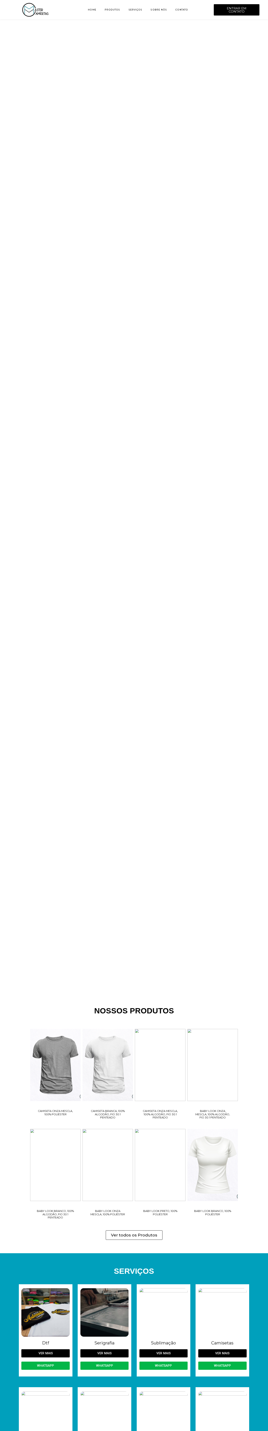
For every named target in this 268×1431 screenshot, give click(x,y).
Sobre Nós (159, 9)
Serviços (135, 9)
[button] (5, 499)
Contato (181, 9)
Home (92, 9)
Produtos (112, 9)
